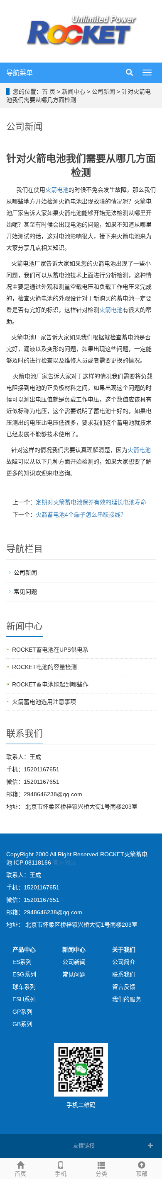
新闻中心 (73, 91)
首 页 (48, 91)
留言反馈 (123, 986)
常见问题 (25, 591)
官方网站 (64, 862)
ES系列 (22, 962)
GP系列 (22, 1011)
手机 (60, 1173)
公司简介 (123, 962)
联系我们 (123, 974)
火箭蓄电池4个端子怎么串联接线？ (81, 514)
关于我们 (123, 949)
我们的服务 (126, 999)
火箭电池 (57, 189)
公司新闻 (103, 91)
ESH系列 (24, 999)
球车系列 (24, 986)
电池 (111, 310)
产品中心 (24, 949)
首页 (20, 1173)
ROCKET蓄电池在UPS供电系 (50, 649)
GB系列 (22, 1024)
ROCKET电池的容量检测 (44, 667)
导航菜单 (19, 72)
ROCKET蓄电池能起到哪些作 (50, 684)
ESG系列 (24, 974)
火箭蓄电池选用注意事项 (44, 701)
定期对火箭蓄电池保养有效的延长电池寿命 (91, 502)
